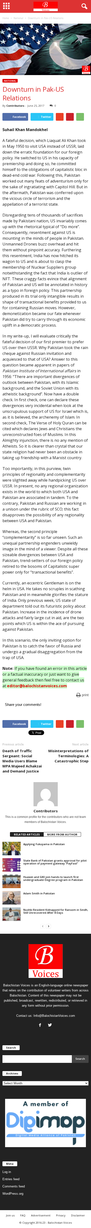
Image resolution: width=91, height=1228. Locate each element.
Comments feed (13, 1186)
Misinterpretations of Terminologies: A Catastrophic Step (68, 755)
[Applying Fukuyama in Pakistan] (11, 848)
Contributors (15, 105)
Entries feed (10, 1179)
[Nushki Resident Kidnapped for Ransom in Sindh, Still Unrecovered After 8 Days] (11, 914)
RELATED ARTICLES (27, 834)
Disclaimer (78, 1215)
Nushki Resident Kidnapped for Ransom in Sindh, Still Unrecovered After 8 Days (55, 911)
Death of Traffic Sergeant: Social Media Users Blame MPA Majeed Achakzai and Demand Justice (22, 760)
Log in (6, 1172)
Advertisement (40, 1215)
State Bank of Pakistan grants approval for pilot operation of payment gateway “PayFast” (55, 862)
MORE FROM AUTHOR (62, 834)
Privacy (61, 1215)
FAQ (22, 1215)
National (10, 80)
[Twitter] (50, 1025)
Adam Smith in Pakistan (39, 893)
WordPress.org (12, 1193)
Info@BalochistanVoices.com (54, 1015)
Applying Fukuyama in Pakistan (44, 844)
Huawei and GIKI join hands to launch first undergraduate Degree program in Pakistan (53, 878)
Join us (10, 1215)
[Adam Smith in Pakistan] (11, 898)
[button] (83, 6)
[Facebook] (41, 1025)
